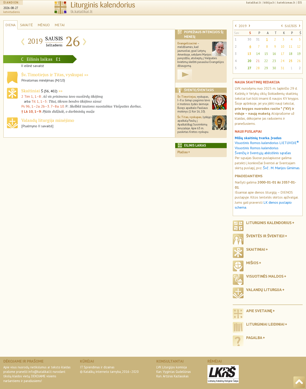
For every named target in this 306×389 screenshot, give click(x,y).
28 (258, 68)
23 (274, 61)
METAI (60, 25)
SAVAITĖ (26, 25)
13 (249, 54)
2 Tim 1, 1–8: (32, 96)
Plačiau (182, 152)
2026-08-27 (10, 8)
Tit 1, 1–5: (40, 101)
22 (266, 61)
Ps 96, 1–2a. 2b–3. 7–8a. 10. (43, 106)
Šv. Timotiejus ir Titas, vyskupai (52, 74)
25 (290, 61)
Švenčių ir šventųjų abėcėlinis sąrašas (263, 153)
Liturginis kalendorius (269, 222)
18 (290, 54)
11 (290, 46)
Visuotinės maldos (265, 276)
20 (249, 61)
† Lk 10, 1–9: (32, 111)
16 (274, 54)
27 (249, 68)
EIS (300, 2)
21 (258, 61)
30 (249, 39)
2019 (243, 25)
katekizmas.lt (286, 2)
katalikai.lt (253, 2)
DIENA (10, 25)
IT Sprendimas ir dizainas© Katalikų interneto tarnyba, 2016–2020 (109, 369)
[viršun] (299, 382)
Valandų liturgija (264, 289)
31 (258, 39)
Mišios (252, 262)
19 (299, 54)
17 (282, 54)
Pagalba (254, 337)
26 (299, 61)
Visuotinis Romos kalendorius (256, 148)
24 (282, 61)
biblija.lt (269, 2)
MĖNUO (44, 25)
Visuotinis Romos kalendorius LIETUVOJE (267, 142)
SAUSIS (291, 25)
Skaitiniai (39, 90)
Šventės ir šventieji (265, 235)
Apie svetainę (259, 310)
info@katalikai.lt (40, 372)
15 (266, 54)
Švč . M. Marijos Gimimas (281, 168)
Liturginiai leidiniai (265, 324)
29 (266, 68)
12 (299, 46)
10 (282, 46)
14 (258, 54)
